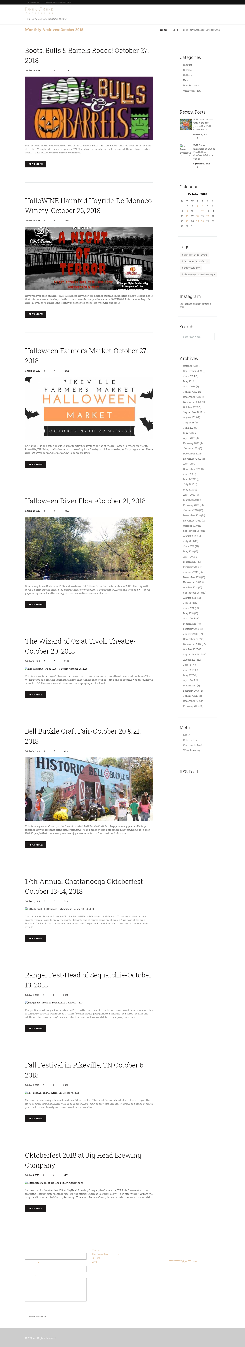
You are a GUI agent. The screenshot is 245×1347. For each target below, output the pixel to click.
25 (197, 221)
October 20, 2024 (200, 134)
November (192, 402)
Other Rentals (159, 12)
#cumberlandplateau (194, 254)
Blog (192, 12)
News (186, 80)
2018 (175, 29)
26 (202, 221)
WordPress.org (191, 750)
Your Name (31, 1262)
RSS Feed (189, 771)
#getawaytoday (191, 268)
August (190, 417)
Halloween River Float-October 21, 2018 (85, 500)
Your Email (31, 1250)
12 (202, 211)
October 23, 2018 (32, 370)
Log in (186, 734)
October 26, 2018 (32, 70)
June (189, 376)
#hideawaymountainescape (198, 274)
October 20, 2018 (32, 510)
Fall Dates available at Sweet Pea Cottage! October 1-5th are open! (204, 152)
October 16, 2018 (32, 751)
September (192, 371)
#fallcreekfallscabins (195, 261)
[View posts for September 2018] (182, 194)
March (189, 479)
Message (30, 1275)
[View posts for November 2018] (212, 194)
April (189, 386)
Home (113, 12)
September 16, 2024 (201, 163)
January (191, 391)
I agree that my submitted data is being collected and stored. (57, 1306)
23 (187, 221)
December (192, 396)
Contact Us (209, 12)
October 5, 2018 (32, 1085)
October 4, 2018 (32, 1175)
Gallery (179, 12)
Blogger (187, 64)
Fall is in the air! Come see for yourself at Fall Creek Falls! (203, 124)
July (188, 422)
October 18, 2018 (32, 661)
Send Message (37, 1316)
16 (187, 216)
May (188, 381)
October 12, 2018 (32, 901)
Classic (187, 70)
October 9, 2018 (32, 995)
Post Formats (191, 85)
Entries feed (190, 740)
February (191, 443)
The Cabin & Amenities (105, 1254)
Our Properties (133, 12)
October (197, 194)
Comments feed (192, 745)
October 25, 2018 (32, 220)
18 (197, 216)
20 (207, 216)
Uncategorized (192, 90)
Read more (35, 163)
